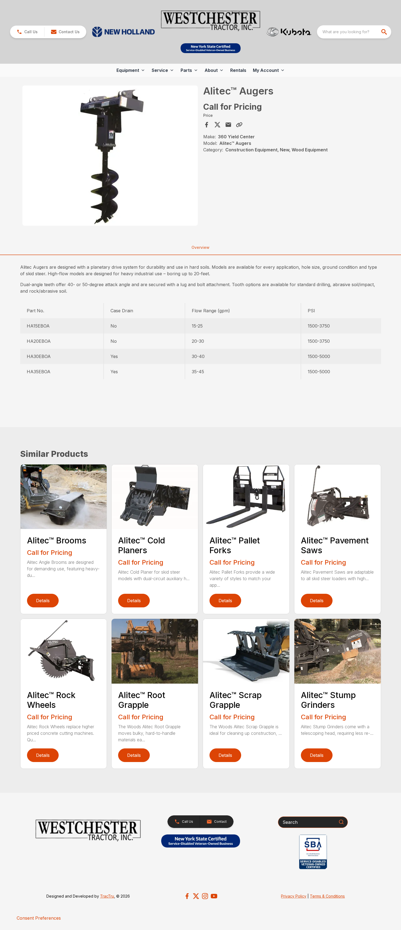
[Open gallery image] (110, 155)
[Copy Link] (239, 124)
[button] (27, 32)
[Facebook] (187, 896)
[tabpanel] (110, 156)
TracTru (107, 896)
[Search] (341, 822)
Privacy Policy (293, 896)
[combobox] (354, 31)
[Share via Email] (228, 124)
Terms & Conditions (327, 896)
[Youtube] (214, 896)
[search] (384, 32)
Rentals (238, 70)
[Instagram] (205, 896)
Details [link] (43, 600)
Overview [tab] (200, 247)
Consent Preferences (39, 918)
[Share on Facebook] (206, 124)
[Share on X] (217, 124)
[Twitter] (196, 896)
